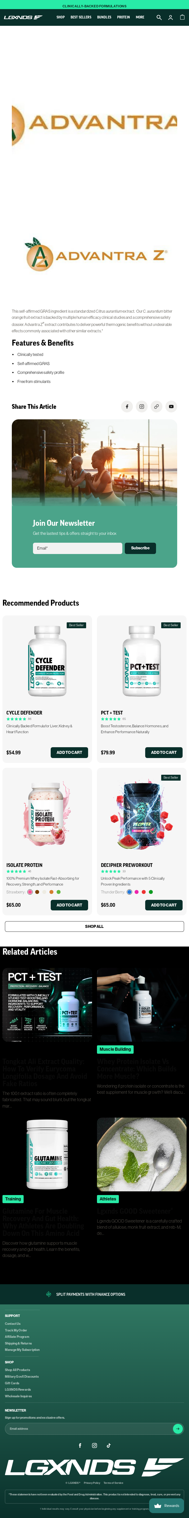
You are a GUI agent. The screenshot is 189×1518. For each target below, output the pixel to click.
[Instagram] (94, 1445)
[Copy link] (156, 406)
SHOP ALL (94, 926)
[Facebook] (80, 1445)
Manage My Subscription (22, 1350)
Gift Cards (12, 1383)
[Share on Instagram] (142, 406)
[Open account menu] (170, 17)
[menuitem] (140, 17)
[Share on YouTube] (171, 406)
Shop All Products (17, 1370)
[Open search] (159, 17)
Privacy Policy (92, 1483)
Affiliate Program (17, 1337)
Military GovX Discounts (22, 1376)
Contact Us (13, 1324)
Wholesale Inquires (18, 1396)
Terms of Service (114, 1483)
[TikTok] (108, 1445)
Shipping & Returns (18, 1343)
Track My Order (16, 1330)
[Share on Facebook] (127, 406)
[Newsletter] (178, 1429)
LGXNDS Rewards (18, 1389)
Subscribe (140, 548)
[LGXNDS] (94, 1467)
